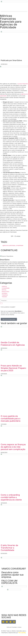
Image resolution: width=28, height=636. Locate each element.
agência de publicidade (9, 245)
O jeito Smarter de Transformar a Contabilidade (9, 547)
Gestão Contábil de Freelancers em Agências (13, 343)
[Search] (1, 303)
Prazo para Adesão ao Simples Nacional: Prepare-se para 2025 (14, 368)
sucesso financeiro (23, 83)
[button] (14, 11)
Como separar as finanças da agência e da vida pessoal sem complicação (13, 446)
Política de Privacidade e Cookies (14, 627)
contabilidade (19, 245)
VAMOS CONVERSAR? (13, 568)
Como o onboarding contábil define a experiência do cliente (11, 497)
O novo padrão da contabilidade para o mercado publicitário (10, 418)
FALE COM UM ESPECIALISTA (9, 581)
